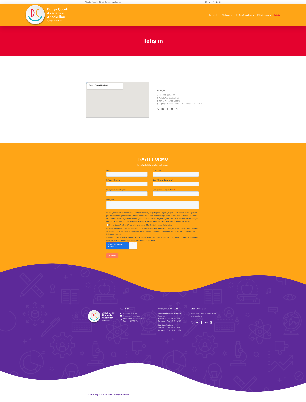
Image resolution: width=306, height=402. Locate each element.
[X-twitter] (206, 2)
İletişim (277, 15)
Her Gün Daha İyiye (243, 15)
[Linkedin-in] (209, 2)
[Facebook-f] (213, 2)
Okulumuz (226, 15)
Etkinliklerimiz (263, 15)
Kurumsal (212, 15)
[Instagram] (220, 2)
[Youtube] (217, 2)
